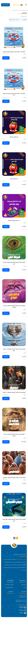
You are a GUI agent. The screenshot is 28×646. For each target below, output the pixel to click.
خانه (27, 10)
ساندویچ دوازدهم (9, 587)
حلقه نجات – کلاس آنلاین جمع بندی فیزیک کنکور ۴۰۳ (14, 94)
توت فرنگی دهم (14, 179)
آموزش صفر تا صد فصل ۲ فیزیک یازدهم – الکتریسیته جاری (14, 520)
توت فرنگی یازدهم (14, 137)
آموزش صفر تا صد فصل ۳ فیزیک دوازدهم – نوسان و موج (14, 349)
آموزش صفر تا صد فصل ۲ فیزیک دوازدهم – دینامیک (14, 392)
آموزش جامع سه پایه (9, 584)
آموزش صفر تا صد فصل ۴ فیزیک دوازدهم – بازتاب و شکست (14, 306)
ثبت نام (5, 58)
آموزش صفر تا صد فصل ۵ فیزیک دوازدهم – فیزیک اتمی (14, 263)
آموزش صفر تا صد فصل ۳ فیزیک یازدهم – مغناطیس (14, 477)
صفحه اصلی (23, 584)
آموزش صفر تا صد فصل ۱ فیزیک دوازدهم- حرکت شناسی (14, 435)
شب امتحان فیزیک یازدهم (14, 220)
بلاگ (25, 587)
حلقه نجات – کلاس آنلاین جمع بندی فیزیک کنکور (14, 52)
